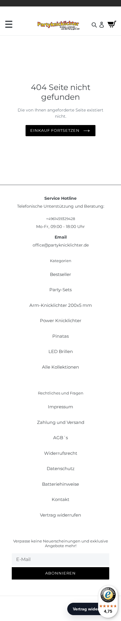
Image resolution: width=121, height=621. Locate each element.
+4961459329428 (60, 219)
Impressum (60, 406)
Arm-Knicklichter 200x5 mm (60, 305)
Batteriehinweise (60, 484)
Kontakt (60, 499)
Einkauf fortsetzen (55, 130)
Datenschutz (61, 468)
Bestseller (60, 274)
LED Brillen (60, 351)
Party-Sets (60, 289)
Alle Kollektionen (60, 367)
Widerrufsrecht (60, 453)
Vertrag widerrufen (60, 515)
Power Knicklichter (60, 320)
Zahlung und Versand (60, 422)
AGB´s (60, 437)
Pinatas (60, 336)
